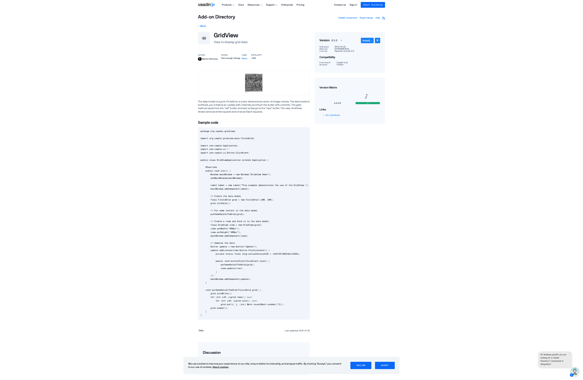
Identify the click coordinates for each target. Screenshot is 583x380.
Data (201, 331)
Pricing (300, 5)
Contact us (340, 5)
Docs (241, 5)
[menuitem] (367, 40)
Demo (244, 58)
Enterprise (287, 5)
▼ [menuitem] (377, 40)
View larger (254, 83)
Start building (373, 5)
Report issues (366, 18)
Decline (360, 365)
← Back (202, 26)
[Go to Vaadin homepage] (206, 5)
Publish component (348, 18)
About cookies (220, 367)
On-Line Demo (333, 115)
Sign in (353, 5)
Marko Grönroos (210, 59)
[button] (335, 40)
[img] (200, 59)
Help (377, 18)
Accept (385, 365)
